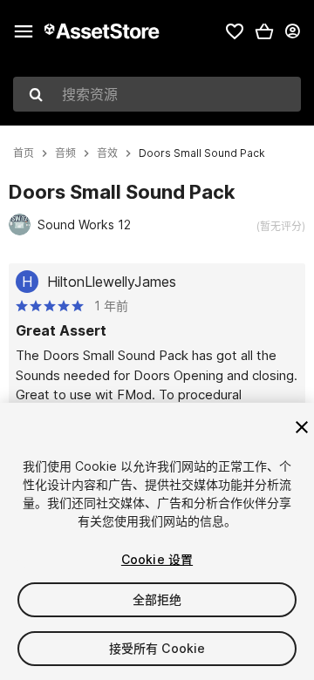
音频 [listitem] (65, 153)
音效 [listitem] (107, 153)
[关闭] (301, 427)
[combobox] (157, 94)
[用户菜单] (292, 31)
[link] (234, 31)
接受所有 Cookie (157, 648)
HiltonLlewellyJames (111, 281)
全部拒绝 (157, 599)
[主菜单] (23, 31)
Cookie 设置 (157, 559)
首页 (23, 153)
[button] (264, 31)
